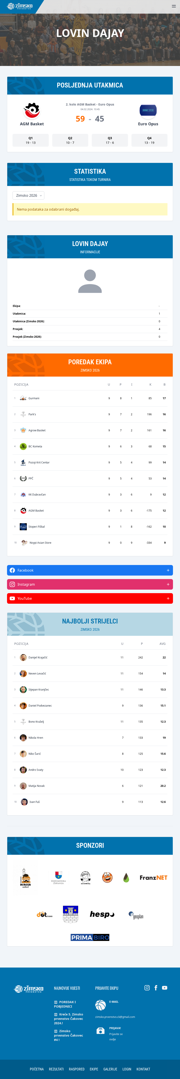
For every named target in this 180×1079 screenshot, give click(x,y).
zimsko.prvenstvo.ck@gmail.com (115, 1017)
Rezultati (56, 1069)
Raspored (77, 1069)
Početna (37, 1069)
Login (126, 1069)
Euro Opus (148, 123)
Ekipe (94, 1069)
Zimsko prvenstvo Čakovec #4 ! (68, 1035)
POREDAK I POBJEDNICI (65, 1004)
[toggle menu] (173, 6)
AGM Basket (32, 123)
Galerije (110, 1069)
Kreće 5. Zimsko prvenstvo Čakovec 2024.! (68, 1018)
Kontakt (143, 1069)
